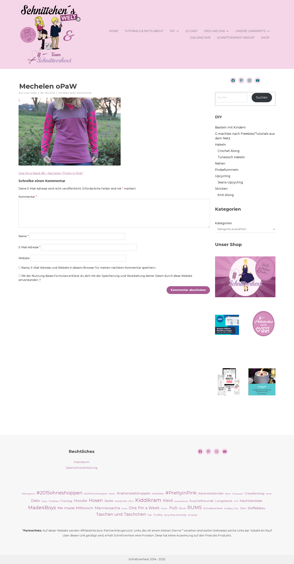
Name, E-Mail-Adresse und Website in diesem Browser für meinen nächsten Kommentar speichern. (88, 267)
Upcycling (222, 176)
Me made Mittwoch (75, 508)
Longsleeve (223, 501)
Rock (182, 508)
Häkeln (220, 144)
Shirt (243, 508)
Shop (265, 37)
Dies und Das (214, 31)
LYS (236, 501)
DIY (172, 31)
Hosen (96, 500)
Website (24, 258)
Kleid (168, 500)
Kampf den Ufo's (124, 501)
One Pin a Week (144, 507)
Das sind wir (200, 37)
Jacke (108, 501)
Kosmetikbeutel (181, 501)
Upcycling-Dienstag (175, 514)
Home (113, 31)
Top (150, 514)
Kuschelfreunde (202, 501)
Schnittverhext (213, 508)
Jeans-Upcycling (230, 182)
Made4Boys (42, 507)
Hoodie (80, 500)
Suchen (262, 97)
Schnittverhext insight (236, 37)
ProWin (164, 509)
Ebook (44, 501)
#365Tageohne (28, 494)
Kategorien (223, 223)
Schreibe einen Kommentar (75, 92)
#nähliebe (158, 493)
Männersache (107, 508)
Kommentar (28, 196)
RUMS (194, 507)
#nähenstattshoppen (134, 493)
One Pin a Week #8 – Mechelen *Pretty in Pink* (51, 173)
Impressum (81, 462)
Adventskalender (211, 493)
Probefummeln (227, 170)
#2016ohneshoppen (95, 493)
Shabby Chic (231, 508)
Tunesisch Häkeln (231, 157)
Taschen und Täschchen (121, 514)
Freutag (66, 501)
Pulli (173, 507)
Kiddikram (148, 500)
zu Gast (191, 31)
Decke (269, 494)
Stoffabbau (256, 508)
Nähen (220, 163)
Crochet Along (229, 151)
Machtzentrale (251, 501)
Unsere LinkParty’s (250, 31)
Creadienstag (255, 493)
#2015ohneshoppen (59, 493)
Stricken (221, 189)
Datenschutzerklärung (81, 467)
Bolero (228, 494)
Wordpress (192, 515)
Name (24, 236)
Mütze (124, 509)
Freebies (54, 501)
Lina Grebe (30, 92)
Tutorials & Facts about (144, 31)
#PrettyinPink (181, 493)
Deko (35, 500)
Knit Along (226, 195)
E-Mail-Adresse (29, 247)
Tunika (157, 514)
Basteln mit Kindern (230, 127)
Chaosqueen (237, 494)
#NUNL (112, 494)
